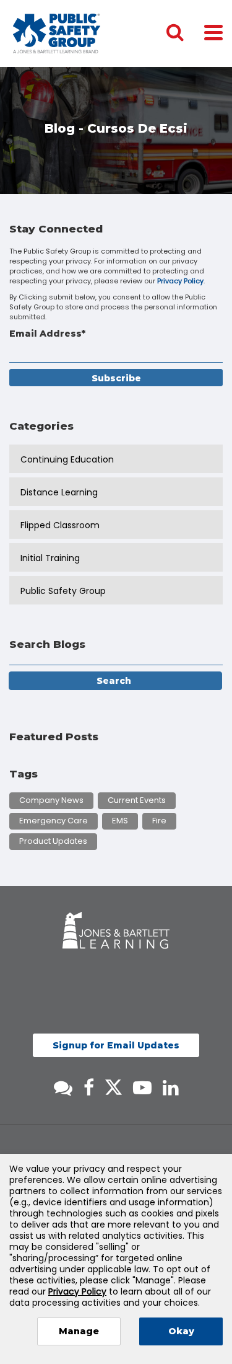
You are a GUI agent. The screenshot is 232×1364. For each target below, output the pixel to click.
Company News (51, 800)
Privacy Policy (180, 281)
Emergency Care (53, 820)
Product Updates (53, 841)
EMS (120, 820)
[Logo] (56, 33)
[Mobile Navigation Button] (213, 32)
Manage (79, 1331)
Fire (159, 820)
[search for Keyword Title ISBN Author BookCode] (185, 33)
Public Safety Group (63, 591)
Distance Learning (59, 492)
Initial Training (50, 558)
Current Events (137, 800)
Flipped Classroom (60, 525)
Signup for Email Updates (116, 1045)
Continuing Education (67, 459)
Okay (181, 1331)
